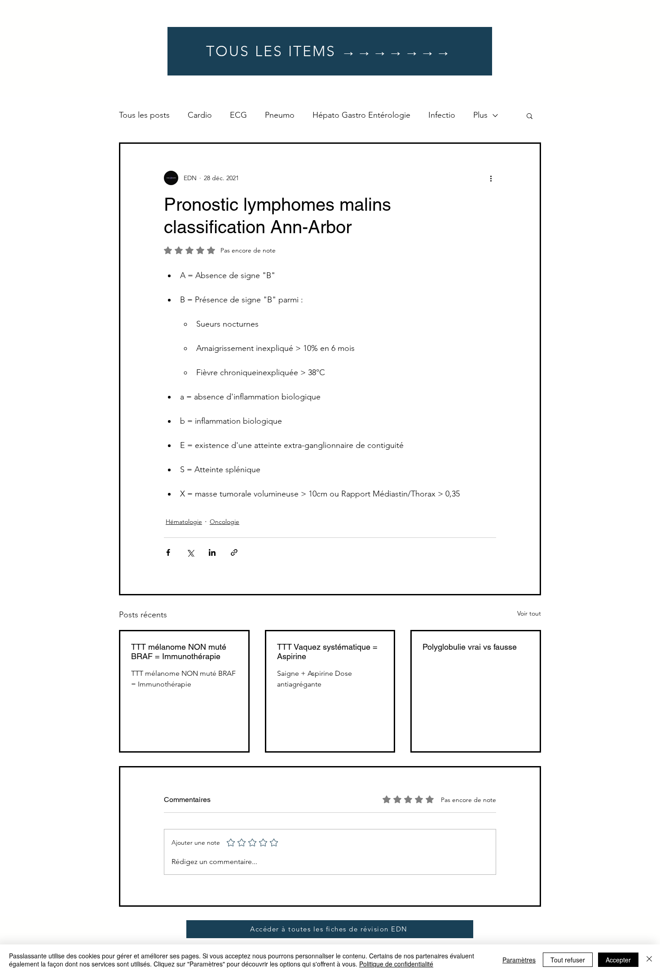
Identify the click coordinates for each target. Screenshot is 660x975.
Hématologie (184, 522)
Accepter (618, 959)
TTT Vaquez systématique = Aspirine (327, 651)
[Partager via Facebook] (168, 552)
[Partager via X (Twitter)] (190, 552)
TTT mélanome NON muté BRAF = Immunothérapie (178, 651)
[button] (529, 115)
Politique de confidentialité (396, 963)
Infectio (441, 115)
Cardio (200, 115)
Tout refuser (567, 959)
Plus (480, 115)
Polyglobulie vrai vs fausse (469, 646)
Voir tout (529, 613)
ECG (238, 115)
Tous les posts (144, 115)
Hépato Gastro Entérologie (361, 115)
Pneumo (280, 115)
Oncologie (224, 522)
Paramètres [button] (519, 959)
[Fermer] (649, 960)
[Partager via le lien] (234, 552)
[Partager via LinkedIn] (212, 552)
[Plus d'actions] (490, 178)
